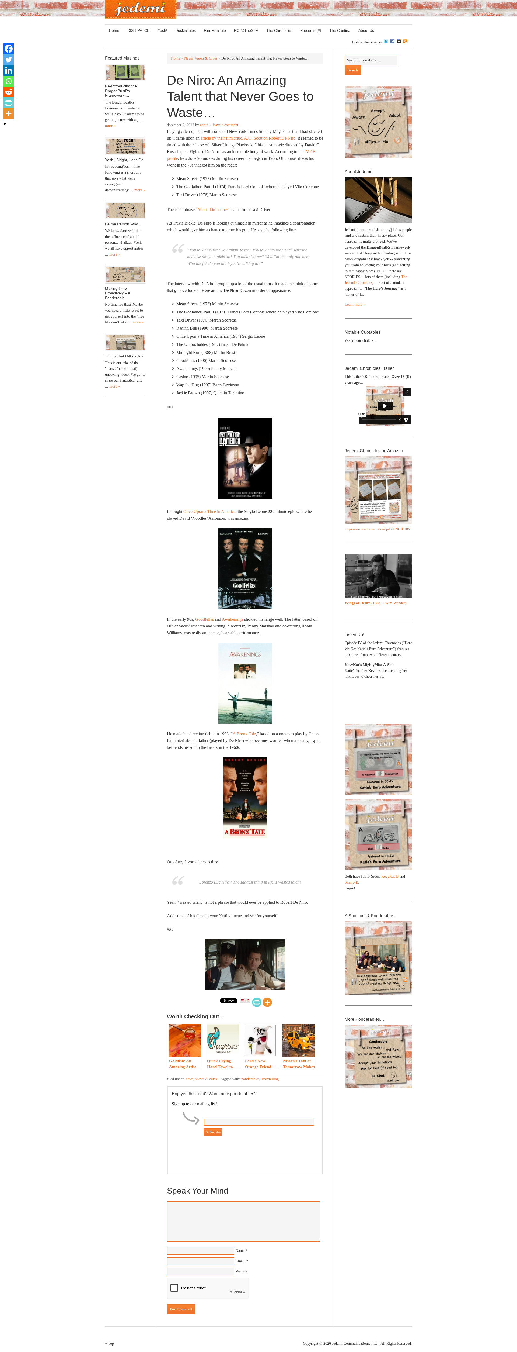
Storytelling (270, 1079)
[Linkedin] (8, 70)
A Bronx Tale (244, 734)
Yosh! (162, 30)
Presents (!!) (308, 30)
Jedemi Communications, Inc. (354, 1343)
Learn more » (355, 304)
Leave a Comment (225, 125)
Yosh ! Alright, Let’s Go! (125, 160)
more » (110, 126)
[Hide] (5, 124)
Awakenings (232, 619)
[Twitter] (8, 59)
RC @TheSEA (246, 30)
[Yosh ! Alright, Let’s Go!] (125, 146)
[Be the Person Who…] (125, 210)
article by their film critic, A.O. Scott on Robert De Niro (248, 138)
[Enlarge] (405, 561)
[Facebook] (8, 48)
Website (241, 1271)
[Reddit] (8, 92)
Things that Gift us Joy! (124, 356)
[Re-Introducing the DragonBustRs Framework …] (125, 72)
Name (240, 1251)
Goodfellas (204, 619)
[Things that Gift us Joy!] (125, 342)
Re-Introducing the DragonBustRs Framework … (121, 91)
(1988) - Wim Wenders (375, 603)
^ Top (109, 1343)
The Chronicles (277, 30)
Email (240, 1261)
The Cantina (337, 30)
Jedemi (140, 9)
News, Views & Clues (201, 1079)
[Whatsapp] (8, 81)
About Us (364, 30)
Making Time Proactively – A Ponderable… (117, 293)
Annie (204, 125)
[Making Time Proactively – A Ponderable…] (125, 275)
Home (114, 30)
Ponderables (250, 1079)
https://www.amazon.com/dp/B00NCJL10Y (378, 529)
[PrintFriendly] (256, 1002)
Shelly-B (351, 882)
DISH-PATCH (138, 30)
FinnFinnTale (215, 30)
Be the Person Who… (123, 224)
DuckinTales (185, 30)
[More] (267, 1002)
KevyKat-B (390, 876)
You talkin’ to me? (213, 209)
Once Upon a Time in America (209, 511)
